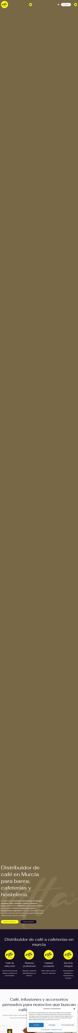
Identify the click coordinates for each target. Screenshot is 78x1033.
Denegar (52, 1025)
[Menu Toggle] (75, 4)
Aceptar (36, 1025)
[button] (74, 1009)
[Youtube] (58, 4)
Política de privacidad (56, 1029)
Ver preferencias (68, 1025)
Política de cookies (45, 1029)
